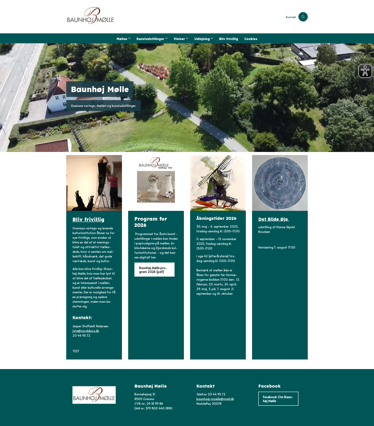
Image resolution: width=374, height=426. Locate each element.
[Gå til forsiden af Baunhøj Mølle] (175, 16)
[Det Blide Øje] (280, 183)
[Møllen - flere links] (128, 38)
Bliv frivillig (228, 39)
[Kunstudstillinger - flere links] (166, 38)
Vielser (179, 39)
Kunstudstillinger (150, 39)
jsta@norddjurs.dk (85, 330)
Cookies (250, 39)
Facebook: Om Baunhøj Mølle (278, 399)
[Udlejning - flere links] (211, 38)
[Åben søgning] (303, 16)
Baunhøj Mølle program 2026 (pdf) (153, 269)
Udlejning (202, 39)
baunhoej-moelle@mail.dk (215, 399)
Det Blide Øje (273, 218)
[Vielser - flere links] (186, 38)
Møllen (122, 39)
